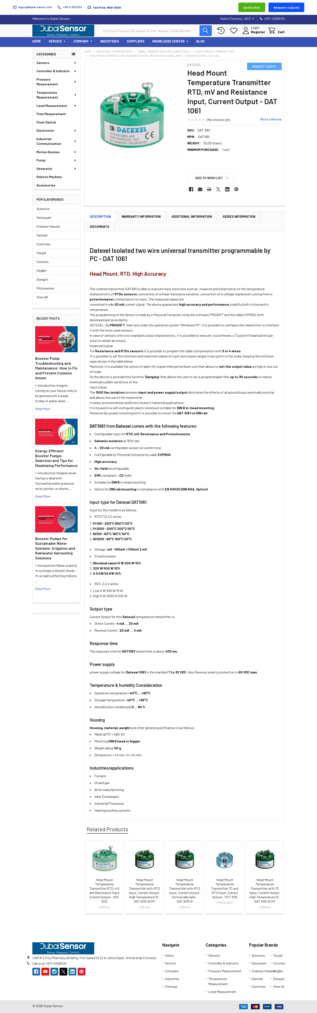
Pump (41, 160)
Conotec (42, 262)
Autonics (43, 209)
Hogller (41, 270)
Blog (200, 41)
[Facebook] (191, 189)
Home (36, 41)
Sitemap (171, 986)
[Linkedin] (227, 189)
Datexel (41, 235)
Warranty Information (141, 216)
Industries (109, 41)
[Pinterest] (236, 189)
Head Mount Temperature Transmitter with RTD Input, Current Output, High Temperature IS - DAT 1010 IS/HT (144, 890)
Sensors (42, 63)
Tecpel (41, 253)
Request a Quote (286, 7)
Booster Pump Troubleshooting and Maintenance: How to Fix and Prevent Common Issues (56, 368)
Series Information (239, 216)
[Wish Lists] (235, 30)
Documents (99, 227)
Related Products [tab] (107, 829)
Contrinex (43, 244)
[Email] (200, 189)
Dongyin (42, 279)
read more (42, 409)
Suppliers (135, 41)
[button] (211, 178)
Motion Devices (48, 152)
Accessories (45, 185)
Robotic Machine (49, 177)
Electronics (45, 130)
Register (258, 32)
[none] (134, 110)
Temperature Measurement (47, 95)
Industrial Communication (48, 141)
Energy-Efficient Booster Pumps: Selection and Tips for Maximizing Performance (56, 458)
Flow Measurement (51, 114)
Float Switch (46, 122)
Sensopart (44, 217)
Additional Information (191, 216)
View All (42, 297)
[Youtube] (45, 971)
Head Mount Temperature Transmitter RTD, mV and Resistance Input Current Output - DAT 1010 (104, 890)
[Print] (209, 189)
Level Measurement (51, 106)
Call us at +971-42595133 (49, 963)
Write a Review (271, 119)
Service (55, 41)
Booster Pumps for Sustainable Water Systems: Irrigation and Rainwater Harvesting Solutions (55, 548)
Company (81, 41)
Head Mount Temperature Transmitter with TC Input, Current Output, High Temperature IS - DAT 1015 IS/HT (264, 890)
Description (100, 216)
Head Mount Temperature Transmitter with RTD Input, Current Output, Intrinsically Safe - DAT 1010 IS (184, 890)
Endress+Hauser (48, 226)
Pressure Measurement (47, 81)
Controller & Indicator (53, 71)
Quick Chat (251, 7)
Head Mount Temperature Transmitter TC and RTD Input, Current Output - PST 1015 (224, 888)
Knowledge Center (168, 41)
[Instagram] (54, 971)
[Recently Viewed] (222, 30)
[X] (218, 189)
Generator (44, 169)
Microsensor (45, 288)
